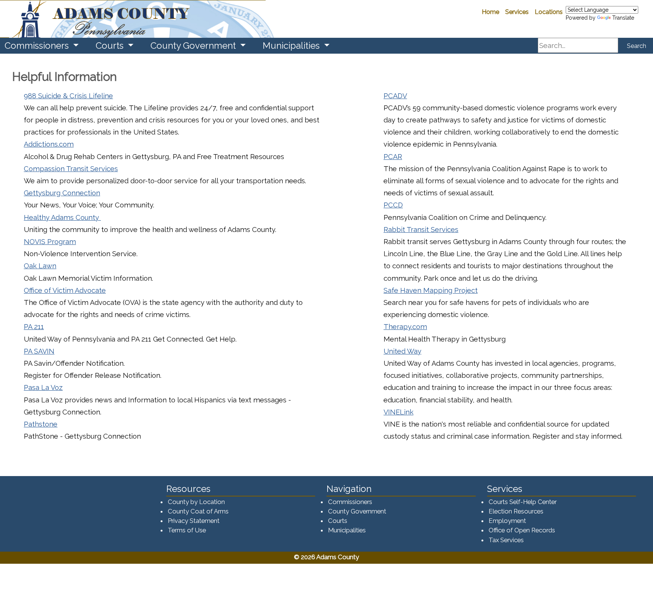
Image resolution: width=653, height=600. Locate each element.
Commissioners (350, 502)
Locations (549, 11)
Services (517, 11)
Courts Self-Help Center (523, 502)
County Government (357, 511)
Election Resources (516, 511)
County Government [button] (194, 45)
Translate (623, 18)
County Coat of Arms (198, 511)
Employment (507, 520)
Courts (337, 520)
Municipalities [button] (292, 45)
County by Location (196, 502)
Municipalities (347, 530)
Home (490, 11)
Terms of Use (187, 530)
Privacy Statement (194, 520)
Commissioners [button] (38, 45)
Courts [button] (111, 45)
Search (636, 45)
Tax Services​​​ (506, 540)
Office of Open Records (522, 530)
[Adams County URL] (133, 19)
